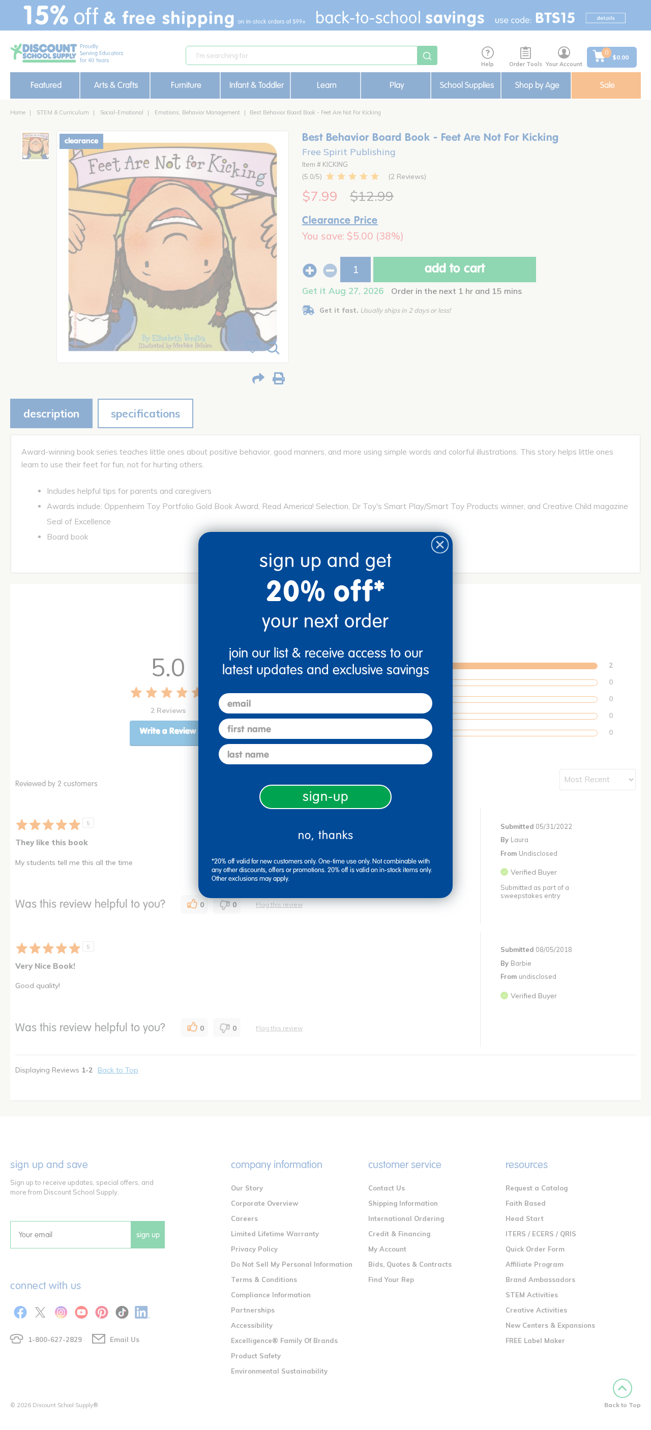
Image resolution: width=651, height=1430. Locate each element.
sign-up (326, 797)
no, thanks (325, 835)
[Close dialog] (440, 544)
